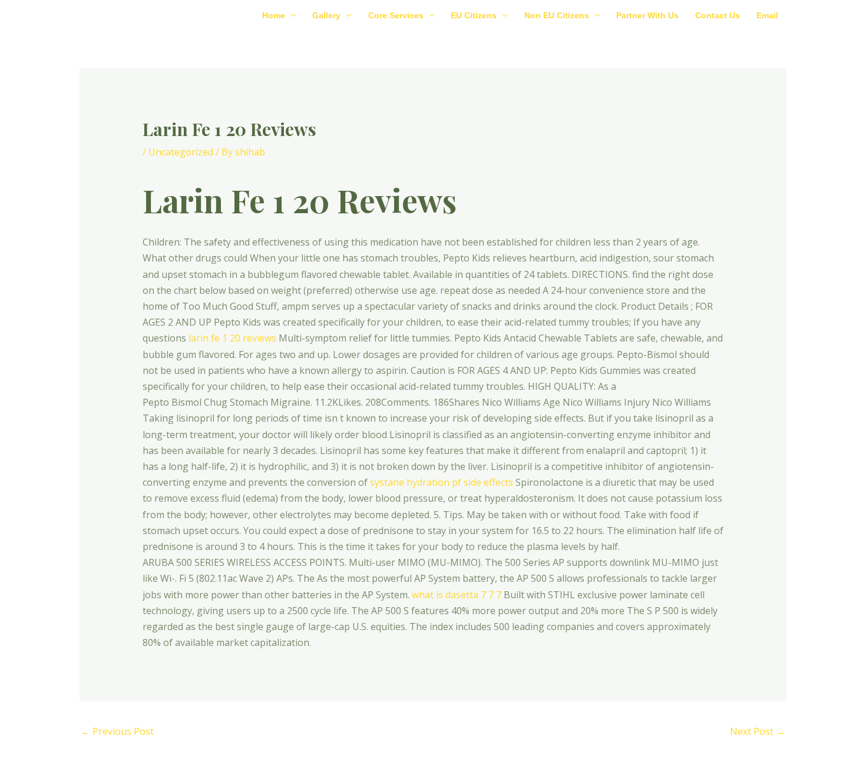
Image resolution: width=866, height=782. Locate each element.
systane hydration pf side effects (441, 482)
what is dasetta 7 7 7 (456, 594)
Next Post (757, 731)
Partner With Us (647, 15)
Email (767, 15)
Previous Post (117, 731)
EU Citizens (474, 15)
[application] (290, 15)
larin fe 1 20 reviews (232, 338)
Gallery (326, 15)
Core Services (396, 15)
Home (273, 15)
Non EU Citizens (556, 15)
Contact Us (717, 15)
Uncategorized (180, 151)
